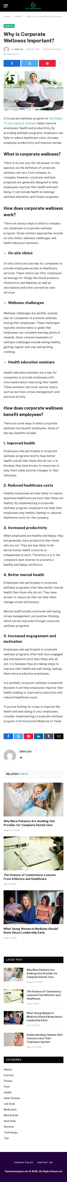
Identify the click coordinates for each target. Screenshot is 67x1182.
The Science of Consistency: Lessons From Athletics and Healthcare (44, 995)
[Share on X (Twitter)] (29, 63)
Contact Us (45, 1162)
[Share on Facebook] (12, 63)
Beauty (8, 1069)
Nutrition (9, 1126)
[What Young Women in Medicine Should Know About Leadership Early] (33, 907)
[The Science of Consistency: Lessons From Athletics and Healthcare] (33, 853)
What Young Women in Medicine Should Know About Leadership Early (44, 1017)
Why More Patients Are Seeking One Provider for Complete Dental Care (42, 973)
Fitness (8, 1081)
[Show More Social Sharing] (60, 63)
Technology (11, 1132)
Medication (10, 1109)
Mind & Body (11, 1115)
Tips (6, 1138)
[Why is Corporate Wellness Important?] (33, 90)
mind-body (10, 1121)
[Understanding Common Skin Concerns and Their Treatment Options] (13, 1039)
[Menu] (6, 6)
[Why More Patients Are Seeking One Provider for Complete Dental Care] (33, 799)
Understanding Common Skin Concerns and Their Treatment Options (45, 1038)
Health (9, 26)
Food (7, 1086)
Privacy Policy (23, 1162)
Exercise (9, 1075)
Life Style (9, 1103)
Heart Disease (12, 1098)
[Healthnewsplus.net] (33, 6)
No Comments (53, 49)
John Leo (18, 49)
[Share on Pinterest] (47, 63)
